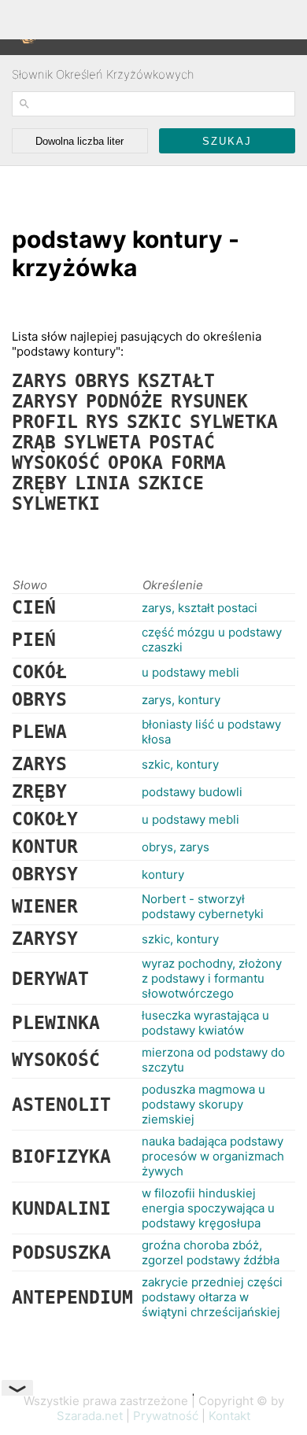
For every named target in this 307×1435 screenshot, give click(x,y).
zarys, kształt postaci (199, 607)
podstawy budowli (192, 791)
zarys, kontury (181, 699)
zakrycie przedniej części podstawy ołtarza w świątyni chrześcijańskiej (212, 1297)
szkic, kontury (180, 764)
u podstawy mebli (190, 672)
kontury (163, 874)
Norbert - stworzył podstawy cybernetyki (203, 906)
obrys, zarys (175, 846)
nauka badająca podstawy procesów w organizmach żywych (213, 1156)
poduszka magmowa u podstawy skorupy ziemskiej (203, 1104)
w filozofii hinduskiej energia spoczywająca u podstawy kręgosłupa (208, 1208)
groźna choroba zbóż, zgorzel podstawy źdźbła (210, 1252)
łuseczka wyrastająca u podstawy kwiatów (205, 1023)
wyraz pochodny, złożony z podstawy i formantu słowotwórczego (212, 978)
